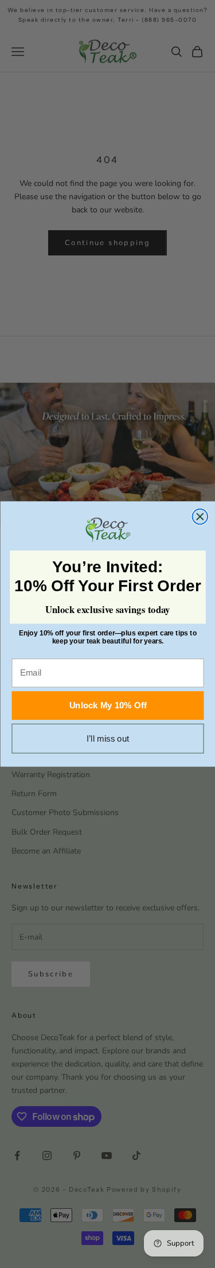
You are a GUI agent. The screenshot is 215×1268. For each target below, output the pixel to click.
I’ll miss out (107, 738)
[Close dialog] (200, 516)
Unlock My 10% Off (107, 706)
